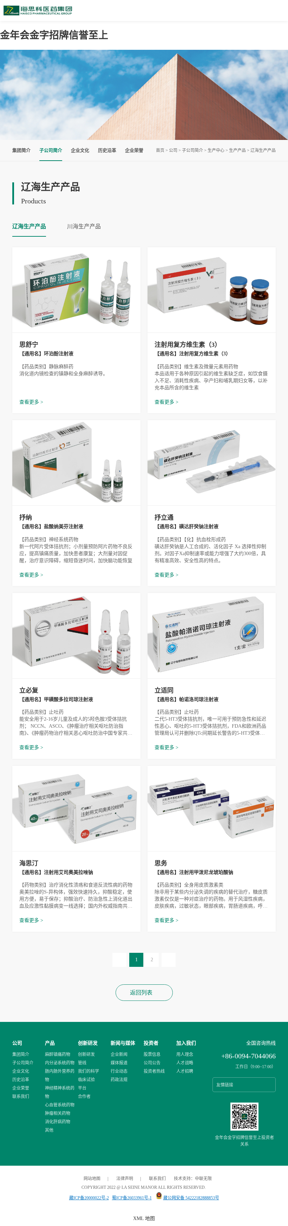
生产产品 (237, 150)
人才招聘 (184, 1071)
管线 (82, 1062)
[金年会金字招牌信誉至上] (38, 13)
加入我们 (186, 1043)
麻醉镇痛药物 (57, 1054)
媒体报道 (119, 1062)
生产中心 (216, 150)
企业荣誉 (134, 150)
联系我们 (20, 1096)
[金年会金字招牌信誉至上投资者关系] (244, 1129)
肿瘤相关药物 (57, 1113)
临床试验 (86, 1079)
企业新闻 (119, 1054)
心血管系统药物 (59, 1105)
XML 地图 (144, 1218)
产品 (50, 1043)
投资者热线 (154, 1071)
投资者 (151, 1043)
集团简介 (21, 150)
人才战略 (184, 1062)
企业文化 (80, 150)
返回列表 (141, 993)
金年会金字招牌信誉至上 (54, 35)
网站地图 (92, 1178)
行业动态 (119, 1071)
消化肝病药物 (57, 1121)
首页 (160, 150)
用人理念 (184, 1054)
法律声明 (124, 1178)
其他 (49, 1130)
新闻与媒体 (123, 1043)
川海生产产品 (84, 226)
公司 (173, 150)
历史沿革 (107, 150)
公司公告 (152, 1062)
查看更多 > (31, 402)
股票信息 (152, 1054)
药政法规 (119, 1079)
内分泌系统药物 (59, 1062)
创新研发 (88, 1043)
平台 (82, 1088)
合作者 (84, 1096)
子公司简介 (192, 150)
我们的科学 (88, 1071)
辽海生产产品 (263, 150)
